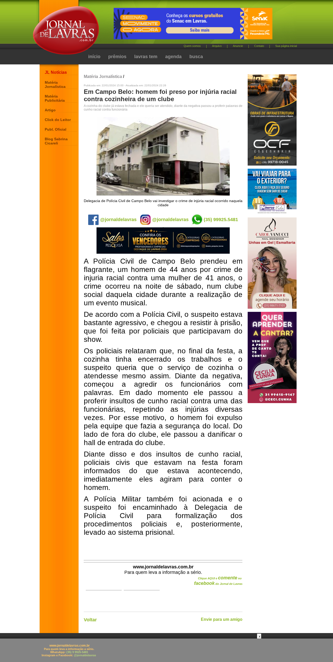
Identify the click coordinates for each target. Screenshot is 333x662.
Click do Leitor (58, 120)
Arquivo (217, 45)
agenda (173, 56)
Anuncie (238, 45)
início (94, 56)
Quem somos (192, 45)
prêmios (117, 56)
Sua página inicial (286, 45)
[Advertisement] (166, 650)
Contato (259, 45)
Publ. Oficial (55, 129)
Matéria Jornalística (55, 84)
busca (196, 56)
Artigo (50, 110)
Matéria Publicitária (55, 98)
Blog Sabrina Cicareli (56, 141)
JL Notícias (56, 72)
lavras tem (145, 56)
